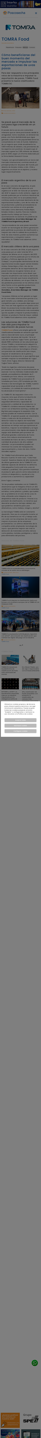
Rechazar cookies (20, 726)
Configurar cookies (20, 731)
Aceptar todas (20, 720)
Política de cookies (25, 714)
